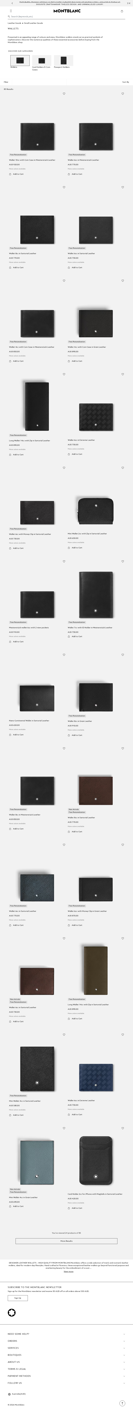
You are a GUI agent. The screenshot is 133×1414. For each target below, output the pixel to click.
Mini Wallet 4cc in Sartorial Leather (25, 1101)
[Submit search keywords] (9, 16)
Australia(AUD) (19, 1394)
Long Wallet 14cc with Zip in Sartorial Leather (29, 441)
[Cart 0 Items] (123, 13)
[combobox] (66, 17)
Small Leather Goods (33, 23)
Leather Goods (14, 23)
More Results (66, 1241)
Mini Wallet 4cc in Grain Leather (23, 1197)
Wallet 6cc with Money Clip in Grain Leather (87, 911)
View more (69, 1272)
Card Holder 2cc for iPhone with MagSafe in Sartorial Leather (95, 1194)
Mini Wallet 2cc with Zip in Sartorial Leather (87, 534)
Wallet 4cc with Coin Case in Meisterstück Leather (31, 347)
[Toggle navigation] (11, 11)
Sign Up (17, 1298)
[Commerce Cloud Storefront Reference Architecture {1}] (67, 11)
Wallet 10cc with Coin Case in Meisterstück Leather (32, 160)
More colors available (17, 169)
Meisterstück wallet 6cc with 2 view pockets (29, 628)
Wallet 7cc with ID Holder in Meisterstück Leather (90, 628)
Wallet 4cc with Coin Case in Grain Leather (87, 347)
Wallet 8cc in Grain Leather (80, 721)
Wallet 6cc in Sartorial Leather (81, 253)
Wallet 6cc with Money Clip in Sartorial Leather (30, 534)
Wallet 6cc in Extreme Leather (81, 440)
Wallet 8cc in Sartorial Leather (22, 253)
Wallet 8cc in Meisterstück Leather (24, 815)
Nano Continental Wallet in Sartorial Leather (29, 721)
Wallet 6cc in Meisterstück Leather (83, 160)
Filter (6, 82)
